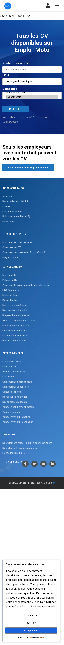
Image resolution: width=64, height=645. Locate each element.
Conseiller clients (11, 391)
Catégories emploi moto (15, 335)
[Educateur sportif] (32, 92)
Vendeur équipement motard (18, 407)
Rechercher (15, 109)
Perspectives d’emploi (14, 310)
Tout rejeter (31, 622)
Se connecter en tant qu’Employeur (28, 167)
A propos (7, 196)
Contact (6, 206)
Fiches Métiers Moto (13, 453)
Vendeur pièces (11, 412)
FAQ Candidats (10, 290)
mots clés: (9, 117)
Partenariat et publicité (15, 201)
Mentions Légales (12, 211)
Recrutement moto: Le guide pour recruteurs (27, 443)
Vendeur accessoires (14, 371)
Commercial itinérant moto (17, 381)
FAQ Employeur (11, 257)
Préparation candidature (16, 315)
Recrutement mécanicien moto (19, 448)
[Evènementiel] (32, 97)
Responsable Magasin (14, 402)
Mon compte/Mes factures (17, 242)
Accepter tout (31, 630)
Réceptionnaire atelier (14, 396)
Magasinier (8, 376)
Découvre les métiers (14, 305)
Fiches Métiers (10, 300)
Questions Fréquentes (14, 330)
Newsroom (8, 221)
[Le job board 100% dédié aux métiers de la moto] (16, 5)
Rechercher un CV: (15, 63)
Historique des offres (14, 340)
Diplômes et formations (15, 325)
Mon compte (9, 275)
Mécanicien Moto (11, 361)
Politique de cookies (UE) (16, 216)
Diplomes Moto (10, 295)
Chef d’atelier (10, 366)
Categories (9, 88)
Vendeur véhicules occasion (17, 422)
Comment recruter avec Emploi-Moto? (23, 252)
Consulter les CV (11, 247)
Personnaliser (31, 615)
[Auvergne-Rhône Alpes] (32, 81)
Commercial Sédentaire (15, 386)
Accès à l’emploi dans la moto (19, 320)
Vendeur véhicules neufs (16, 417)
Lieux (6, 75)
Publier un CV (9, 280)
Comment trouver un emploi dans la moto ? (26, 285)
